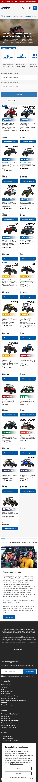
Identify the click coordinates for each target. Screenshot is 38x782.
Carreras (4, 687)
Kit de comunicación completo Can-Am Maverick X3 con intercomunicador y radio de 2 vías (27, 282)
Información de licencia (8, 723)
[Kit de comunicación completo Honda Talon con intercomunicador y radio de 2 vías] (28, 350)
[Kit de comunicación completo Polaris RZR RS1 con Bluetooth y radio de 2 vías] (28, 193)
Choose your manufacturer (9, 73)
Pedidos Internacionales (9, 698)
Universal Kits (9, 617)
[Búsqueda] (23, 8)
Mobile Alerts (5, 694)
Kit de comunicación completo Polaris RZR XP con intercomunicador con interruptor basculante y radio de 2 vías (10, 243)
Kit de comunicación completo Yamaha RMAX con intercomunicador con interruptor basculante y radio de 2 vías (10, 514)
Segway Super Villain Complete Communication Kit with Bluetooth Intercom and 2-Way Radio (27, 438)
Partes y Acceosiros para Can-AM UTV (7, 65)
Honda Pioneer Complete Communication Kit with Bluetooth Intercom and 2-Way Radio (9, 402)
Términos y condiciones (8, 727)
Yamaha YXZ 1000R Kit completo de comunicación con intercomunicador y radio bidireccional (9, 476)
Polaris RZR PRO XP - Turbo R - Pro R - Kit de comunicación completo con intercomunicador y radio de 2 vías (27, 125)
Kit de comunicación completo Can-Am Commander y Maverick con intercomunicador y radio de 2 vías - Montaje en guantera (10, 362)
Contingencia (5, 718)
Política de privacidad (16, 764)
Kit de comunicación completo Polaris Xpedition (27, 241)
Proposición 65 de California (10, 714)
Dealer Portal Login (7, 705)
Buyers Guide (26, 542)
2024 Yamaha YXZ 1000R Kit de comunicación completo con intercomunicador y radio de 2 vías (27, 476)
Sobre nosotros (6, 685)
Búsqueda (19, 94)
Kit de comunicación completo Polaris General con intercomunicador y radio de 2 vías (9, 204)
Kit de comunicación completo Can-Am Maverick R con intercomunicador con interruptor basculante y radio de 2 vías (10, 320)
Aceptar (18, 768)
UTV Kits (4, 542)
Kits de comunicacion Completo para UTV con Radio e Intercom (19, 16)
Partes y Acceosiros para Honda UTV (21, 65)
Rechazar (18, 773)
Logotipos (4, 703)
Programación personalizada (10, 721)
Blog (2, 689)
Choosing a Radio (14, 542)
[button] (28, 130)
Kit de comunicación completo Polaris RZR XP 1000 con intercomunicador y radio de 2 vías (27, 165)
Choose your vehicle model (9, 82)
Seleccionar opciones (10, 141)
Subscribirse (30, 671)
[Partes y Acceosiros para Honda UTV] (21, 56)
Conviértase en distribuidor (9, 696)
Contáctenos (5, 716)
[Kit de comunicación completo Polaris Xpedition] (28, 231)
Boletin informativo (7, 691)
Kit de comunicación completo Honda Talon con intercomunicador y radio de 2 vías (27, 361)
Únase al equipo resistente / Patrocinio (13, 700)
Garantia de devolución (8, 725)
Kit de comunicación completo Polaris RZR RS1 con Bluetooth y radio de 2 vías (27, 204)
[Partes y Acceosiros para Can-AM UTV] (8, 56)
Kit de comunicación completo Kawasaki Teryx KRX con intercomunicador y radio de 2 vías (28, 402)
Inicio (2, 15)
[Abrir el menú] (35, 8)
